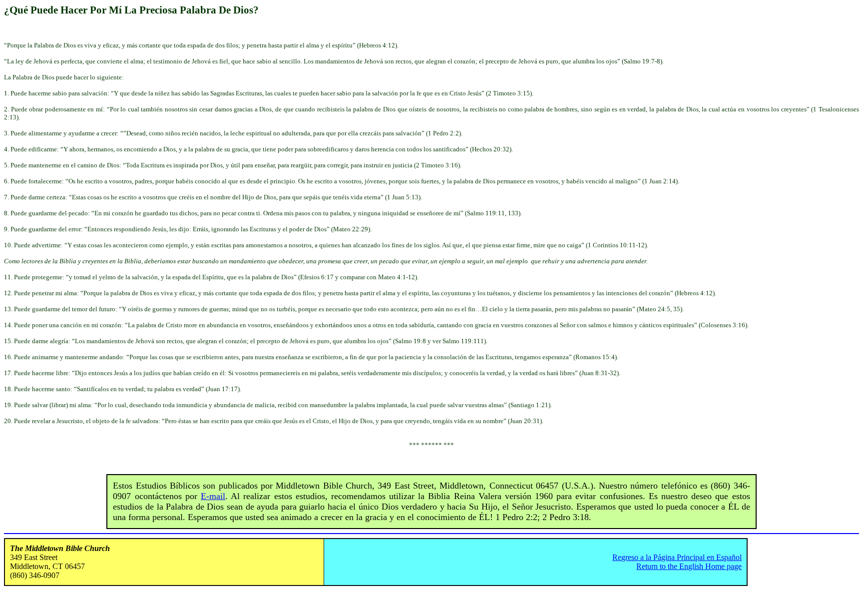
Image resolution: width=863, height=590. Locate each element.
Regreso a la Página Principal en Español (677, 557)
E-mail (213, 496)
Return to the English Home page (689, 566)
